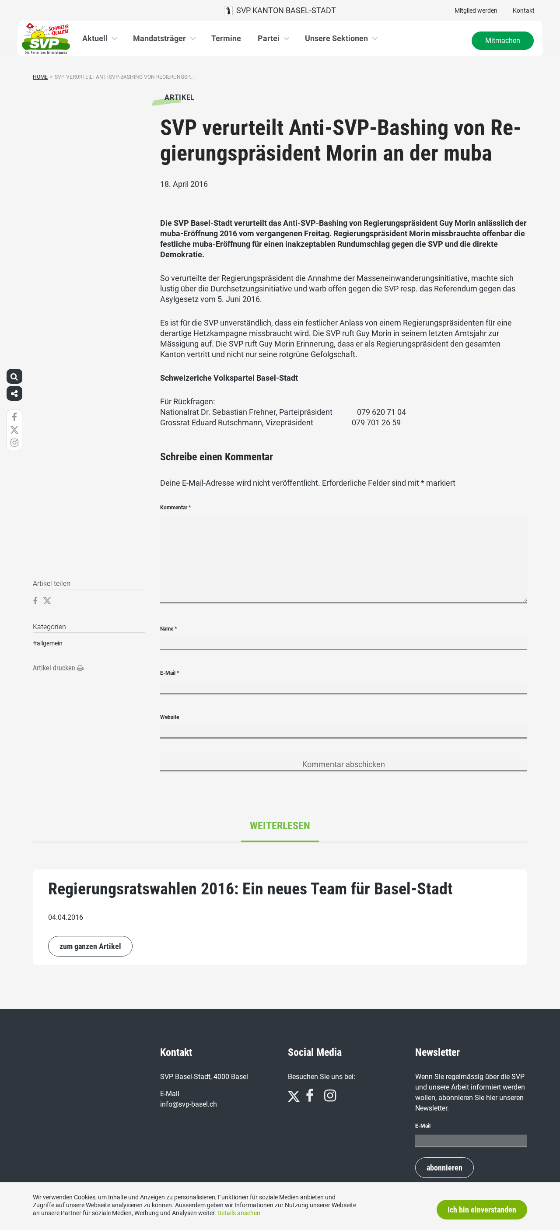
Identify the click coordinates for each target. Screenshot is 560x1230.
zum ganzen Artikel (90, 946)
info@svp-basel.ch (188, 1104)
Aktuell (95, 38)
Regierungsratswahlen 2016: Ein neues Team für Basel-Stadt (250, 888)
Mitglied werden (476, 10)
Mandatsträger (159, 38)
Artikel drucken (55, 668)
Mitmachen (502, 40)
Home (40, 77)
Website (169, 717)
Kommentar (175, 508)
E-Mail (169, 673)
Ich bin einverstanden (482, 1209)
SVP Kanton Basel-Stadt (284, 10)
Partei (269, 38)
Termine (226, 38)
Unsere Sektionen (336, 38)
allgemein (50, 643)
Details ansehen (238, 1212)
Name (168, 629)
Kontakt (524, 10)
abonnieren (444, 1167)
